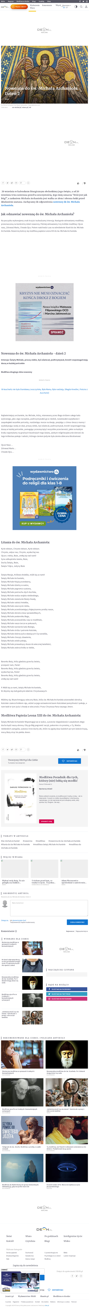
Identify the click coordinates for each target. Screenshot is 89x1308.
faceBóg (41, 1)
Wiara (32, 8)
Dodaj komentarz (77, 922)
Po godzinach (51, 1236)
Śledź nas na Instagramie (62, 999)
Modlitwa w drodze (23, 1)
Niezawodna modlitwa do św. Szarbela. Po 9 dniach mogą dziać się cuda (10, 980)
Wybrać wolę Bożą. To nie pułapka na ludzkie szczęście (13, 883)
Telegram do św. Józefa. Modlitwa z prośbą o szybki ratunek (21, 1148)
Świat (9, 1236)
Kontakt (37, 1302)
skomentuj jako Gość (19, 920)
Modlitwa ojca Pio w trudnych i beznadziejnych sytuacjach (9, 997)
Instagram (87, 1)
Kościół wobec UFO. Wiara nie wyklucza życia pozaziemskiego (63, 1186)
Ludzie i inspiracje (70, 1256)
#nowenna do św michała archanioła (64, 841)
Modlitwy (47, 1259)
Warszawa (66, 5)
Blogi (34, 1)
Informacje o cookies (63, 1302)
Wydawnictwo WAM (27, 1296)
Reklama (52, 1302)
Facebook (80, 1)
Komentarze (47, 5)
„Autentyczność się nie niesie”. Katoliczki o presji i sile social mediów (10, 1014)
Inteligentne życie (73, 1236)
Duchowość (6, 1075)
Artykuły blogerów (12, 1256)
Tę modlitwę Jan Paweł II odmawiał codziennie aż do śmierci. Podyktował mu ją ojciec (66, 1148)
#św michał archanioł (10, 841)
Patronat (74, 1302)
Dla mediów (45, 1302)
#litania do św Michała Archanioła (15, 844)
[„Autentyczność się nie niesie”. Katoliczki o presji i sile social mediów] (32, 1017)
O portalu (8, 1302)
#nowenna (27, 841)
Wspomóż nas (72, 761)
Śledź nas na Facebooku (61, 989)
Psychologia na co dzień (52, 1256)
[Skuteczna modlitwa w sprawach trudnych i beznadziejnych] (32, 948)
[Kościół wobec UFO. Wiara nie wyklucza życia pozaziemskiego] (67, 1168)
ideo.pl (47, 1305)
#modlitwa (40, 841)
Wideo (67, 1241)
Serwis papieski (11, 1253)
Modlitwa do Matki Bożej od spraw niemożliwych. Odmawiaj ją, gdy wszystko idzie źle (20, 1186)
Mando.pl (44, 1296)
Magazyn (11, 1)
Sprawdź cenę (46, 821)
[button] (76, 6)
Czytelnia (30, 1241)
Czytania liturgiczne (51, 1253)
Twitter (83, 1)
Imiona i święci (30, 1259)
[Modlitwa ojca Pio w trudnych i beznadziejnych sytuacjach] (32, 1000)
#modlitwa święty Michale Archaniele (49, 844)
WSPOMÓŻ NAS (57, 1290)
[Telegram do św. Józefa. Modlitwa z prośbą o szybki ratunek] (22, 1130)
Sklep (49, 1)
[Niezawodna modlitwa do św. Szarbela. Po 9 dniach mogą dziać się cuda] (32, 983)
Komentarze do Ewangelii (40, 885)
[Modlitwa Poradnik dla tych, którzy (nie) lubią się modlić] (20, 798)
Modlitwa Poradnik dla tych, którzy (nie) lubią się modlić (58, 779)
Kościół (49, 1188)
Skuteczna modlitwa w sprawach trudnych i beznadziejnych (10, 944)
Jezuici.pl (9, 1296)
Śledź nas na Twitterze (61, 994)
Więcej (58, 5)
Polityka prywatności (27, 1302)
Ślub (7, 1259)
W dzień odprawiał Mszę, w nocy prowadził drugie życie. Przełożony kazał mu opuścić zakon (11, 962)
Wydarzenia (35, 5)
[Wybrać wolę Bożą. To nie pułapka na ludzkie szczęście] (15, 869)
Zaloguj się (4, 920)
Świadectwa (29, 1256)
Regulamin (16, 1302)
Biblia (3, 1)
